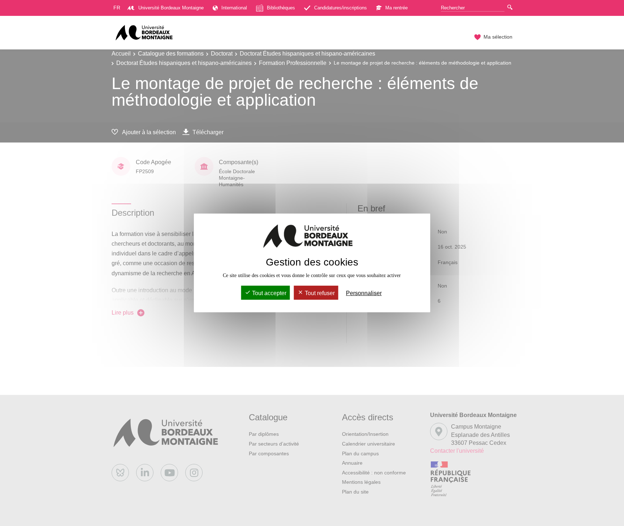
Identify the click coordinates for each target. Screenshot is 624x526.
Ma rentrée (396, 7)
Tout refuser (319, 293)
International (234, 7)
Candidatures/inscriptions (340, 7)
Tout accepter (268, 293)
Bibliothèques (281, 7)
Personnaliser (364, 293)
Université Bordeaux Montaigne (171, 7)
